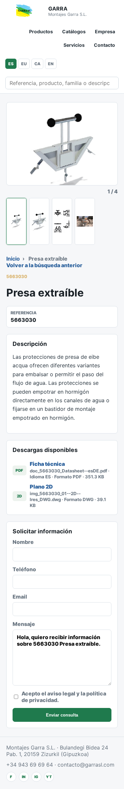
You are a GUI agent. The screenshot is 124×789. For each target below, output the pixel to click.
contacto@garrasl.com (86, 764)
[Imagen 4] (85, 221)
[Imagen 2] (39, 221)
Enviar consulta (62, 715)
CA (37, 63)
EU (24, 63)
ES (11, 63)
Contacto (104, 45)
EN (51, 63)
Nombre (23, 542)
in (23, 777)
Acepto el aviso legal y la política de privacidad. (63, 696)
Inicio (13, 258)
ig (36, 777)
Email (20, 596)
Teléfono (24, 569)
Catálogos (74, 31)
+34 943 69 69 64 (29, 764)
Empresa (105, 31)
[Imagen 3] (62, 221)
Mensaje (24, 624)
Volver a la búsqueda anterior (44, 265)
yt (49, 777)
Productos (41, 31)
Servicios (74, 45)
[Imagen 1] (16, 221)
